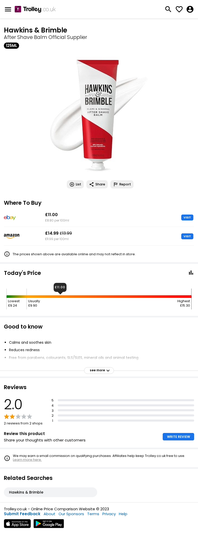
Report (125, 184)
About (49, 513)
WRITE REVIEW (178, 436)
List (78, 184)
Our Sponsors (71, 513)
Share (100, 184)
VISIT (187, 217)
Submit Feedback (22, 513)
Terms (93, 513)
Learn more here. (27, 459)
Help (123, 513)
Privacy (109, 513)
